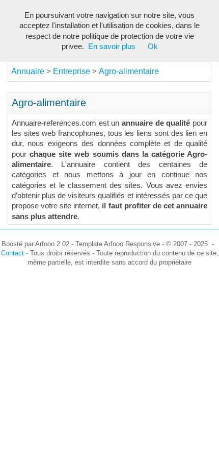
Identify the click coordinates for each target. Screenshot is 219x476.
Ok (153, 46)
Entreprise (72, 71)
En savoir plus (111, 46)
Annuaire (27, 71)
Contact (12, 253)
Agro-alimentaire (129, 71)
